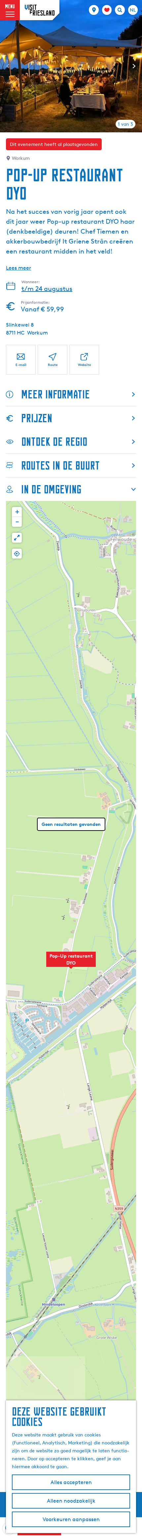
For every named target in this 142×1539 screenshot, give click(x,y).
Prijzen (36, 418)
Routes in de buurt (60, 465)
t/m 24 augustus (46, 289)
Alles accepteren (71, 1482)
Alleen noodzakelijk (71, 1501)
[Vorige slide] (8, 66)
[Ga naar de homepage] (39, 10)
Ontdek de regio (54, 441)
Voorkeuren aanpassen (71, 1519)
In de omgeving (51, 489)
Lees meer (18, 268)
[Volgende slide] (134, 66)
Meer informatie (55, 394)
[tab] (125, 124)
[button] (71, 963)
